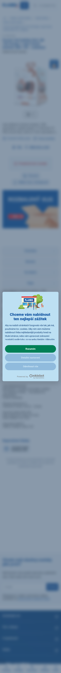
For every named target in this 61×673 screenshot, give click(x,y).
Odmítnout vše (30, 366)
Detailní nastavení (30, 357)
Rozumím (30, 348)
